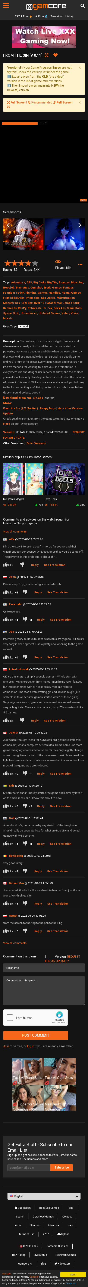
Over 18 (39, 303)
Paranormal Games (58, 303)
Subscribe (61, 1167)
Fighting (31, 292)
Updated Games (49, 313)
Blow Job (77, 282)
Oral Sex (27, 303)
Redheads (10, 308)
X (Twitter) (63, 1263)
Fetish (20, 292)
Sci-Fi (42, 308)
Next (80, 225)
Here (6, 423)
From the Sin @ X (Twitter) (20, 408)
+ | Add (24, 326)
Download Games (43, 1216)
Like (10, 565)
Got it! (73, 1274)
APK (29, 282)
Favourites (56, 16)
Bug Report (24, 1207)
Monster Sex (11, 303)
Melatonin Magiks (13, 499)
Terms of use (26, 1234)
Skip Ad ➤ (83, 200)
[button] (80, 265)
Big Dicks (39, 282)
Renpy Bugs (48, 408)
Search (20, 1216)
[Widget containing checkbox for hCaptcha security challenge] (35, 1017)
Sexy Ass (60, 308)
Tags (70, 1207)
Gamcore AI (25, 1263)
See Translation (54, 565)
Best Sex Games (49, 1207)
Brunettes (22, 287)
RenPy (22, 308)
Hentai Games (71, 292)
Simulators (74, 308)
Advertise (53, 1225)
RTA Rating (18, 1254)
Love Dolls (51, 499)
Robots (32, 308)
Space (7, 313)
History (69, 16)
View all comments (14, 531)
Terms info (71, 1283)
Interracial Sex (36, 297)
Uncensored (29, 313)
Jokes (51, 297)
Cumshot (36, 287)
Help (70, 1225)
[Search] (83, 6)
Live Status (40, 1254)
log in (30, 1046)
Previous (8, 225)
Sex (49, 308)
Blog (43, 1263)
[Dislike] (23, 565)
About (18, 1225)
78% (40, 504)
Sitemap (35, 1225)
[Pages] (6, 5)
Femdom (9, 292)
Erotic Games (53, 287)
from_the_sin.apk (31, 397)
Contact (67, 1216)
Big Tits (52, 282)
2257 (46, 1234)
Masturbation (66, 297)
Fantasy (68, 287)
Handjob (54, 292)
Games (42, 292)
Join (6, 1046)
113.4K (53, 504)
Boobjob (9, 287)
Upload (65, 1234)
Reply (35, 565)
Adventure (18, 282)
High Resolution (14, 297)
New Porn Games (66, 1254)
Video (65, 313)
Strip (16, 313)
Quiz (76, 303)
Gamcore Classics (58, 1246)
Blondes (64, 282)
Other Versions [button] (36, 443)
